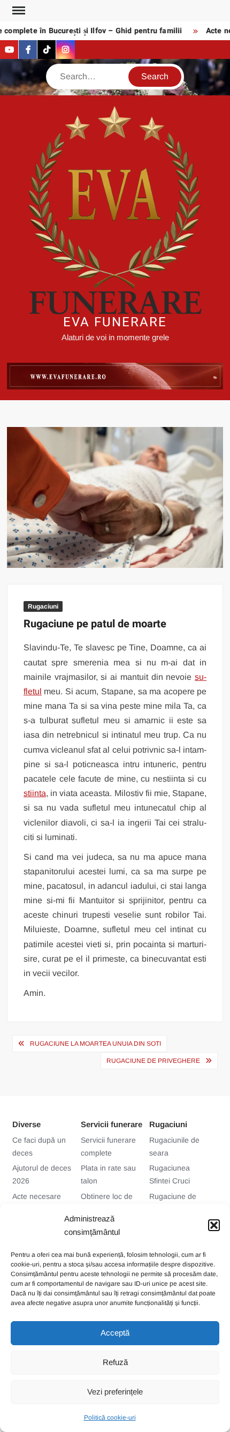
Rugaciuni (43, 606)
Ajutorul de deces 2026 (41, 1174)
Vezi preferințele (115, 1391)
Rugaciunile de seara (174, 1146)
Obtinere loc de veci (107, 1202)
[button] (214, 1225)
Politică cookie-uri (110, 1417)
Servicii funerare (111, 1124)
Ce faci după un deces (39, 1146)
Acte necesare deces (36, 1202)
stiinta (35, 793)
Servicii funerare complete (108, 1146)
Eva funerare (114, 322)
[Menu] (17, 10)
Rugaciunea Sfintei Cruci (169, 1174)
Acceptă (115, 1332)
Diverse (26, 1124)
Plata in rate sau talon (108, 1174)
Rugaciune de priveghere (153, 1060)
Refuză (115, 1362)
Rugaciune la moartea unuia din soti (95, 1043)
